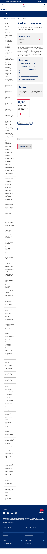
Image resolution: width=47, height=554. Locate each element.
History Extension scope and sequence (9, 248)
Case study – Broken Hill (29, 72)
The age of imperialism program (7, 286)
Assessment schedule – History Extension (9, 236)
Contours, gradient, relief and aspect (9, 440)
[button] (2, 5)
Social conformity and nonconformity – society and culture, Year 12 (9, 135)
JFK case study (8, 217)
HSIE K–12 (9, 14)
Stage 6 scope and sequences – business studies (9, 97)
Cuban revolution (9, 266)
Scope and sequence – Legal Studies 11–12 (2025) (9, 490)
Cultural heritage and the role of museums (9, 276)
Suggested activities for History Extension (9, 242)
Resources (21, 39)
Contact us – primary (7, 527)
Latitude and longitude (8, 414)
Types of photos (8, 394)
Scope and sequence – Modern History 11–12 (9, 69)
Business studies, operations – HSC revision (9, 381)
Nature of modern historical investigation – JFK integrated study (9, 363)
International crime (9, 336)
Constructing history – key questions (8, 315)
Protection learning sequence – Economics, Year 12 (9, 169)
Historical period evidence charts (9, 208)
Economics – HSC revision (9, 386)
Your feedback (28, 543)
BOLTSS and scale (9, 453)
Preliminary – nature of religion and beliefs (9, 103)
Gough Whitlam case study (8, 231)
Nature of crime (8, 350)
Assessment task (28, 79)
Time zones (7, 397)
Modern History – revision (8, 310)
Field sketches (8, 443)
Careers (4, 537)
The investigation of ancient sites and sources (9, 129)
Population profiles (9, 403)
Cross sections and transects (9, 435)
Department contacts (7, 543)
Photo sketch (8, 406)
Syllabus (21, 42)
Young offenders (8, 328)
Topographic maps (9, 400)
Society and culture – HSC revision (9, 325)
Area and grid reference (8, 457)
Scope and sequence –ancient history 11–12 (9, 109)
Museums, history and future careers (9, 464)
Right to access (28, 540)
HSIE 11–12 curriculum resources (11, 18)
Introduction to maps (8, 418)
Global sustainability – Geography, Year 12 (9, 58)
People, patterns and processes (8, 41)
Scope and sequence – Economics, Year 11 (9, 151)
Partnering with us (29, 535)
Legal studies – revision (8, 354)
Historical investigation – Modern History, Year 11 (8, 497)
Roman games (8, 190)
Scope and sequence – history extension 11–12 (9, 115)
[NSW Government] (41, 511)
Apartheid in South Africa (9, 296)
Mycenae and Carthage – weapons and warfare (9, 186)
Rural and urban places (8, 36)
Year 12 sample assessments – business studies (8, 91)
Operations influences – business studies (8, 46)
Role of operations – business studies (9, 63)
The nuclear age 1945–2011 (8, 262)
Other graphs (8, 410)
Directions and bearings (8, 430)
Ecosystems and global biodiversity (9, 80)
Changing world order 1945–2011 (9, 300)
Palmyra (7, 358)
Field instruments (9, 426)
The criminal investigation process (8, 346)
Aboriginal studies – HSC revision (9, 369)
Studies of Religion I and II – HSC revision (9, 390)
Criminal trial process (8, 332)
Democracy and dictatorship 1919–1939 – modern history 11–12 (9, 122)
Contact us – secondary (8, 529)
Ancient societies (9, 204)
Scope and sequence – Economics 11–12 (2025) (9, 482)
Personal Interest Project (9, 320)
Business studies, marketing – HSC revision (9, 375)
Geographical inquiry (8, 423)
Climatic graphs (8, 450)
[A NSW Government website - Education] (12, 1)
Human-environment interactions (8, 31)
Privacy (26, 537)
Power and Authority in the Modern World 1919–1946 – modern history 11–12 (9, 143)
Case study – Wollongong (29, 76)
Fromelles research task (9, 281)
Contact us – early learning (30, 527)
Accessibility (5, 535)
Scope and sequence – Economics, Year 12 (9, 157)
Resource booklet (28, 66)
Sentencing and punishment (8, 340)
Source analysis (8, 252)
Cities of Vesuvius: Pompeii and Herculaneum (9, 195)
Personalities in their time (8, 200)
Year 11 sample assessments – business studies (8, 85)
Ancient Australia (9, 178)
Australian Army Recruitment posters (8, 213)
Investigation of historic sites (8, 305)
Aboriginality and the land (9, 174)
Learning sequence (28, 69)
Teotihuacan (8, 181)
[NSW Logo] (23, 5)
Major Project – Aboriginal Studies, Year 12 (9, 476)
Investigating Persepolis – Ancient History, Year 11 (9, 163)
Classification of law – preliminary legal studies (9, 52)
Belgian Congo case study (9, 270)
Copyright (5, 540)
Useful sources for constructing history (9, 221)
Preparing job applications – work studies (9, 75)
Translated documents (30, 529)
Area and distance (9, 460)
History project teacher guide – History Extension (9, 470)
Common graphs (8, 446)
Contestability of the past (9, 291)
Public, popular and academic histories (9, 226)
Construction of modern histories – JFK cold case (9, 257)
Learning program (28, 63)
